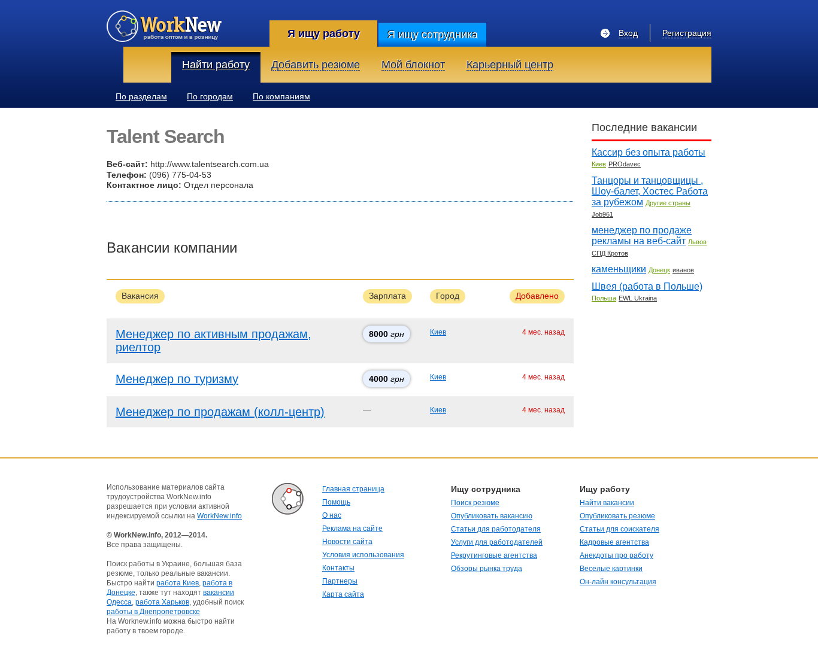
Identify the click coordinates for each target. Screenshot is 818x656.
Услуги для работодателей (497, 542)
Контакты (338, 568)
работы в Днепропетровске (153, 612)
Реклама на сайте (352, 528)
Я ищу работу (323, 34)
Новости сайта (347, 541)
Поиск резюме (475, 503)
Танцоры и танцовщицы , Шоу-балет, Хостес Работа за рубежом (650, 191)
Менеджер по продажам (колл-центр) (220, 411)
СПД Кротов (610, 253)
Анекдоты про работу (616, 555)
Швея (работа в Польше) (647, 286)
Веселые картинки (611, 568)
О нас (331, 515)
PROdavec (624, 164)
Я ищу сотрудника (432, 35)
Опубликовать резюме (617, 516)
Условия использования (363, 555)
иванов (683, 270)
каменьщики (619, 269)
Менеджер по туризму (177, 378)
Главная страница (353, 489)
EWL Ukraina (638, 298)
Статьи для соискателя (619, 529)
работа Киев (177, 583)
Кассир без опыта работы (648, 152)
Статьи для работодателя (496, 529)
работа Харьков (162, 602)
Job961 (602, 214)
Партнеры (340, 581)
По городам (210, 96)
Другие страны (668, 202)
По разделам (141, 96)
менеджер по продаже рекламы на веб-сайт (642, 235)
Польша (604, 298)
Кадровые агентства (614, 542)
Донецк (659, 270)
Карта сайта (343, 594)
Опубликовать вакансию (491, 516)
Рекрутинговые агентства (494, 555)
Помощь (336, 502)
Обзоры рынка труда (486, 568)
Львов (697, 241)
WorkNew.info (219, 516)
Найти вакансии (607, 503)
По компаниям (281, 96)
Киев (438, 332)
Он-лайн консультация (618, 582)
